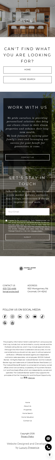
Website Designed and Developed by (27, 445)
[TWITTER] (27, 316)
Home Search (27, 79)
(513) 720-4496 (9, 288)
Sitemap (31, 378)
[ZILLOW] (12, 323)
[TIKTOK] (42, 316)
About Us (27, 406)
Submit (27, 237)
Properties (28, 410)
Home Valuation (27, 417)
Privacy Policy (36, 231)
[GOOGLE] (5, 323)
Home (27, 69)
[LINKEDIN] (20, 316)
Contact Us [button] (27, 157)
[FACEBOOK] (5, 316)
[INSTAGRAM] (12, 316)
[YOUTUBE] (35, 316)
